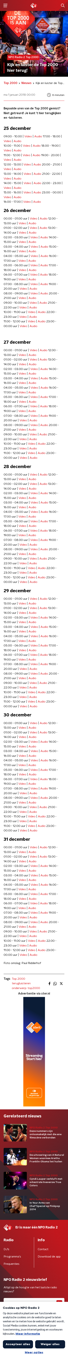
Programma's (12, 1256)
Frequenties (11, 1263)
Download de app (49, 1256)
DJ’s (6, 1249)
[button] (5, 5)
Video (28, 136)
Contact (43, 1249)
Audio (38, 136)
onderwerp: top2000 (26, 988)
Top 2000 (18, 978)
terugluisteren (21, 983)
